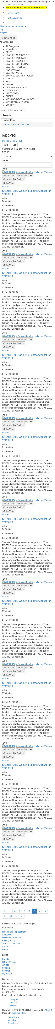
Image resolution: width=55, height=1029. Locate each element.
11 (5, 916)
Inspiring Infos (18, 1012)
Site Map (6, 970)
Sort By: (6, 151)
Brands (5, 958)
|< (5, 911)
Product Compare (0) (12, 140)
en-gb (19, 17)
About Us (6, 934)
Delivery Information (11, 937)
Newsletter (13, 1023)
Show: (5, 160)
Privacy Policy (8, 940)
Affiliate (5, 964)
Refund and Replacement (14, 931)
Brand (16, 124)
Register (4, 32)
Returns (6, 949)
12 (11, 916)
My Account (7, 973)
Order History (14, 1017)
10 (44, 911)
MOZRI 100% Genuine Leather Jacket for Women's (26, 192)
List (14, 144)
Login (2, 29)
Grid (6, 144)
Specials (6, 967)
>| (22, 916)
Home (7, 124)
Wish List (12, 1020)
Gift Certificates (9, 961)
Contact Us (7, 946)
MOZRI (25, 124)
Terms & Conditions (11, 943)
